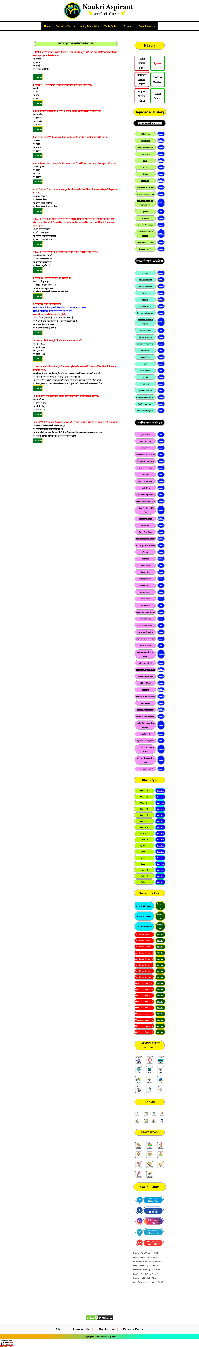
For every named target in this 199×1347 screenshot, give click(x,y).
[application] (74, 26)
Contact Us (81, 1329)
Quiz (157, 63)
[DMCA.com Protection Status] (99, 1318)
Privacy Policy (133, 1329)
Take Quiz (160, 791)
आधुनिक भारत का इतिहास (141, 96)
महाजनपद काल (145, 154)
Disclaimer (106, 1329)
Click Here (160, 935)
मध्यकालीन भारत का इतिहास (142, 79)
